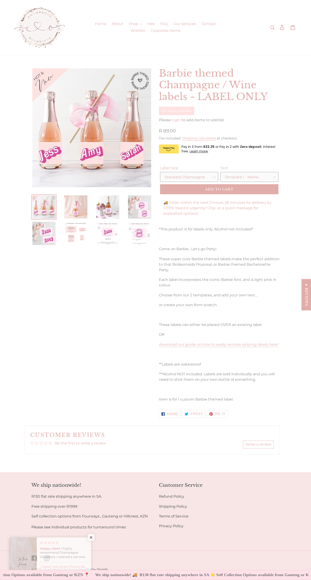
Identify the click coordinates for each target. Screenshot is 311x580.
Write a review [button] (258, 444)
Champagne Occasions (60, 569)
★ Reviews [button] (306, 294)
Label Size (169, 168)
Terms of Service (174, 516)
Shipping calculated (199, 138)
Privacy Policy (171, 526)
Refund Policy (171, 496)
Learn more (199, 151)
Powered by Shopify (93, 569)
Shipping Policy (173, 506)
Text (224, 168)
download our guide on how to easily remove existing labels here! (218, 344)
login (176, 120)
